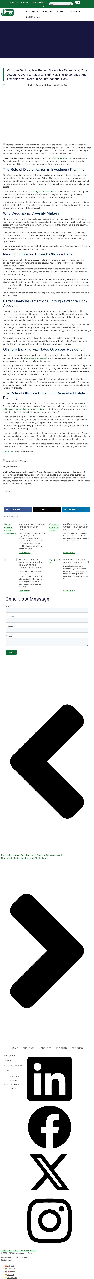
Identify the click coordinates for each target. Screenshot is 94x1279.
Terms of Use (6, 1251)
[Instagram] (49, 1245)
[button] (18, 509)
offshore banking (59, 158)
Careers (24, 2)
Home (14, 1048)
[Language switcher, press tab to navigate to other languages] (77, 2)
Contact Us (13, 2)
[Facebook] (49, 1148)
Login (43, 6)
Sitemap (33, 1251)
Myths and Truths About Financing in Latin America (32, 527)
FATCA (15, 1251)
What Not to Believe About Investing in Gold (76, 560)
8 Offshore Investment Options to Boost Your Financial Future (75, 527)
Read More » (24, 552)
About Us (61, 12)
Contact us (8, 451)
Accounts (32, 12)
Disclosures (24, 1251)
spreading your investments (41, 191)
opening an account (38, 358)
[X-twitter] (49, 1194)
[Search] (70, 3)
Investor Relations (38, 2)
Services (47, 12)
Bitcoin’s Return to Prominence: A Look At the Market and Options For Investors (31, 563)
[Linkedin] (49, 1103)
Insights (75, 12)
